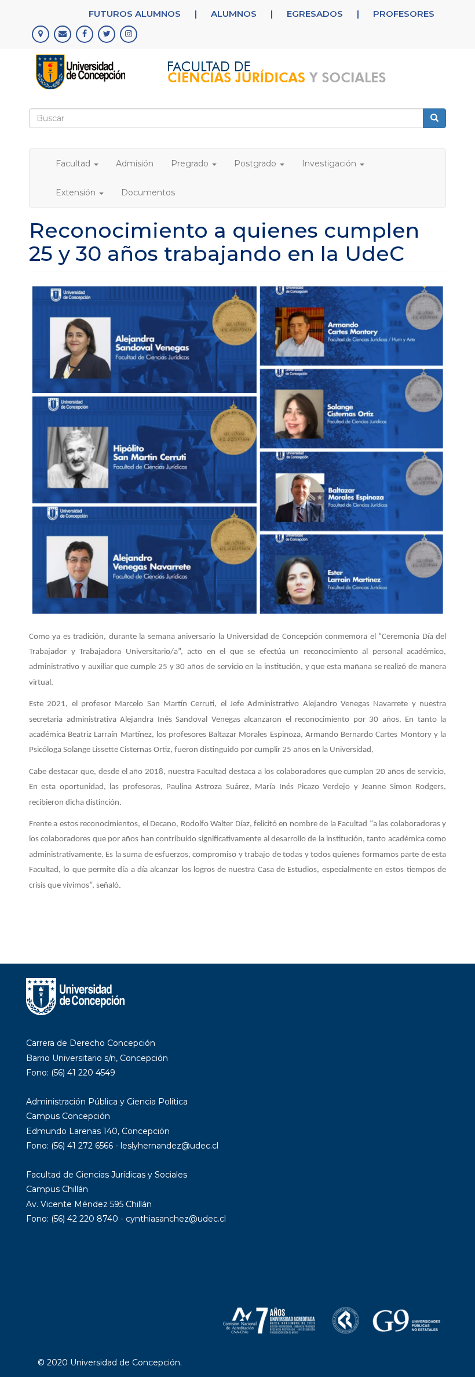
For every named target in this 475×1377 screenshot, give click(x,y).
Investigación (330, 163)
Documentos (148, 192)
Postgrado (256, 163)
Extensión (77, 192)
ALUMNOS (234, 13)
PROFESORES (403, 13)
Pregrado (191, 163)
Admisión (135, 163)
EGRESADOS (315, 13)
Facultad (74, 163)
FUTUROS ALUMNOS (135, 13)
